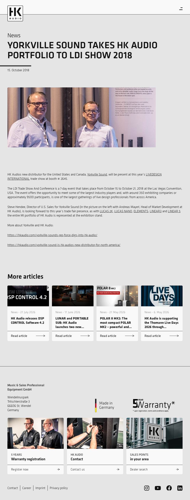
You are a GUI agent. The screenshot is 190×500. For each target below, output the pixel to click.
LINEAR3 (156, 211)
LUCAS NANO (123, 211)
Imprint (40, 488)
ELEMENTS (141, 211)
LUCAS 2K (106, 211)
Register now (20, 469)
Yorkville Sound (97, 174)
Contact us (78, 469)
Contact (12, 488)
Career (26, 488)
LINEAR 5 (174, 211)
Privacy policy (59, 488)
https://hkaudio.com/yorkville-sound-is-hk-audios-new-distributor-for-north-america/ (63, 245)
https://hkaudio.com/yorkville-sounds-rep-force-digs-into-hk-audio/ (52, 235)
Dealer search (139, 469)
